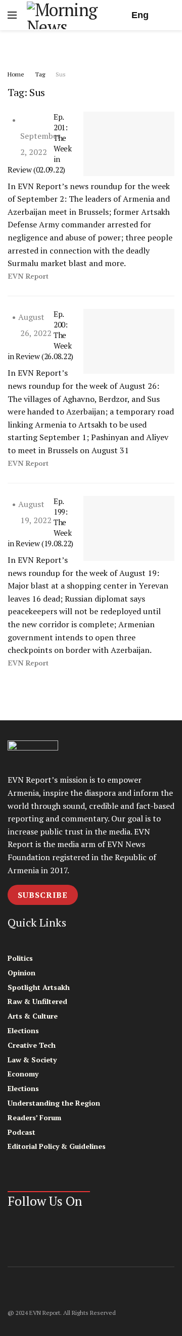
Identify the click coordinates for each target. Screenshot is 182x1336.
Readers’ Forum (34, 1117)
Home (16, 74)
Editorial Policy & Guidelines (57, 1146)
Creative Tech (32, 1045)
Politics (20, 958)
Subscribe (43, 894)
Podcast (21, 1132)
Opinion (21, 972)
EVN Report (28, 276)
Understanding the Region (54, 1103)
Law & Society (32, 1059)
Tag (40, 74)
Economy (23, 1073)
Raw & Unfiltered (37, 1001)
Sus (61, 74)
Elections (23, 1030)
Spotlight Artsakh (39, 987)
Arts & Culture (33, 1016)
